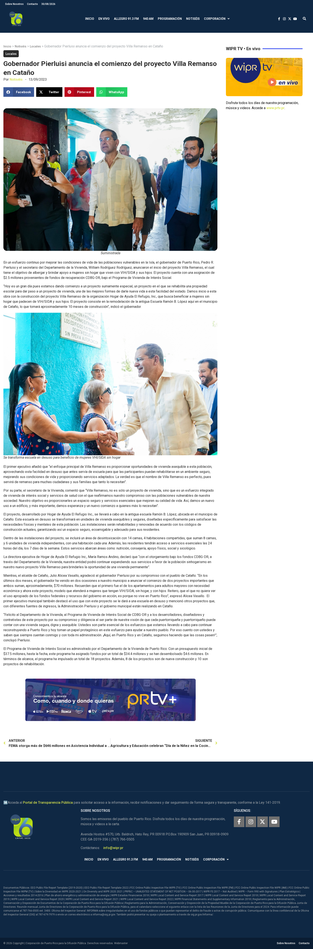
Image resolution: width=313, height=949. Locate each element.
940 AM (148, 18)
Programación (170, 18)
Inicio (89, 18)
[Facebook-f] (239, 821)
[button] (304, 18)
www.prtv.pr (275, 108)
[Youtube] (274, 821)
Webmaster (121, 943)
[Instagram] (251, 821)
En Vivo (104, 18)
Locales (35, 46)
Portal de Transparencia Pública (48, 803)
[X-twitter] (262, 821)
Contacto (32, 4)
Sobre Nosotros (14, 4)
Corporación (214, 18)
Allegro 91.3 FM (126, 18)
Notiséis (193, 18)
